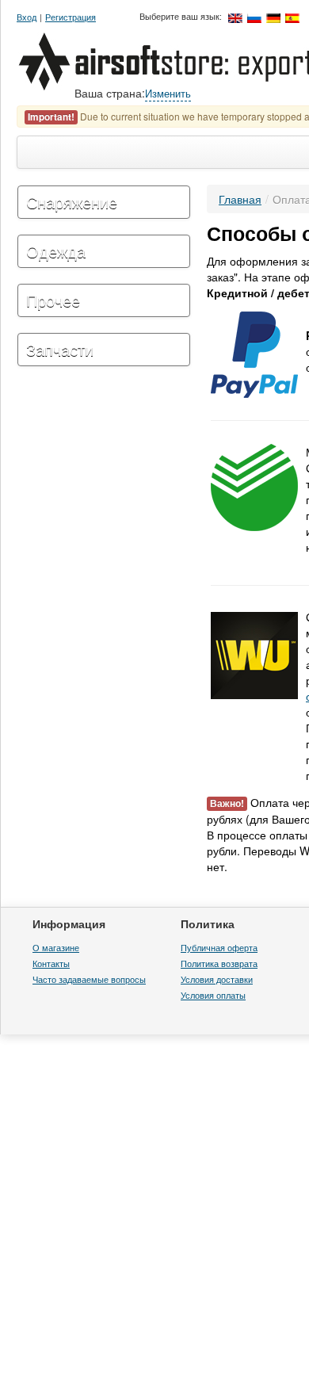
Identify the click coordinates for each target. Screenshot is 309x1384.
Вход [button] (26, 17)
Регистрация (70, 17)
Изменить (168, 93)
